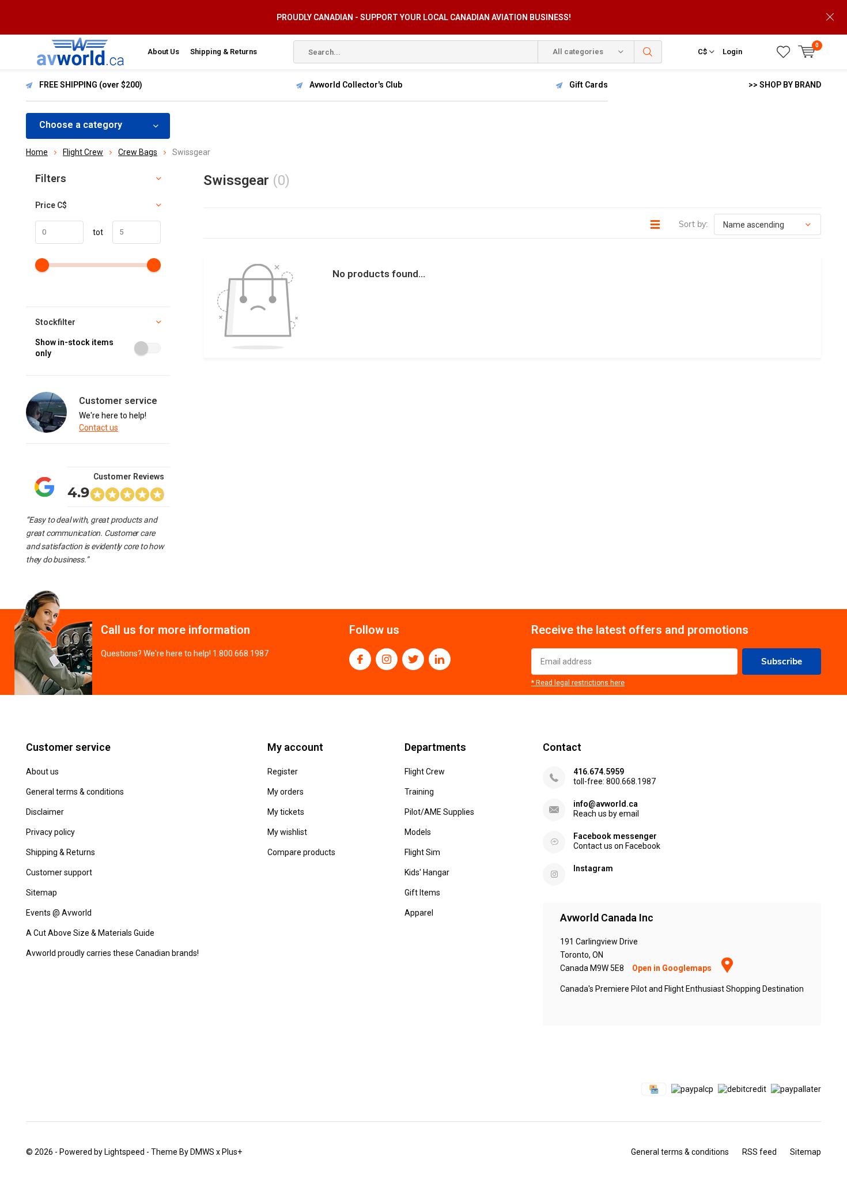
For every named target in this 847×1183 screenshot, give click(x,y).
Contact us (98, 427)
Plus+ (232, 1151)
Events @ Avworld (59, 912)
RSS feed (759, 1151)
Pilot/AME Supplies (439, 812)
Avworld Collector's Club (355, 84)
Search (648, 51)
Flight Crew (424, 771)
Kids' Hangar (426, 872)
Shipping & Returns (223, 51)
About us (42, 771)
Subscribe (781, 661)
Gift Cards (588, 84)
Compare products (301, 852)
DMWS (202, 1151)
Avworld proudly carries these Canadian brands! (112, 953)
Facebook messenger (615, 836)
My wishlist (287, 832)
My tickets (285, 812)
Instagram (387, 659)
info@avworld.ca (605, 803)
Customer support (59, 872)
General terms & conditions (75, 791)
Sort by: (693, 224)
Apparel (418, 912)
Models (417, 832)
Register (282, 771)
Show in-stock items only (74, 348)
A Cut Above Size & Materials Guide (90, 933)
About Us (163, 51)
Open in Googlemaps (672, 968)
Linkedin (440, 659)
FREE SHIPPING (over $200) (90, 84)
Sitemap (41, 892)
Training (419, 791)
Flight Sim (422, 852)
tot (93, 232)
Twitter (413, 659)
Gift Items (422, 892)
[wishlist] (783, 52)
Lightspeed (124, 1151)
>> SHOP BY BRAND (784, 84)
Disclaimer (45, 812)
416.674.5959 (598, 771)
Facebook (360, 659)
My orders (285, 791)
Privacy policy (50, 832)
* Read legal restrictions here (578, 683)
